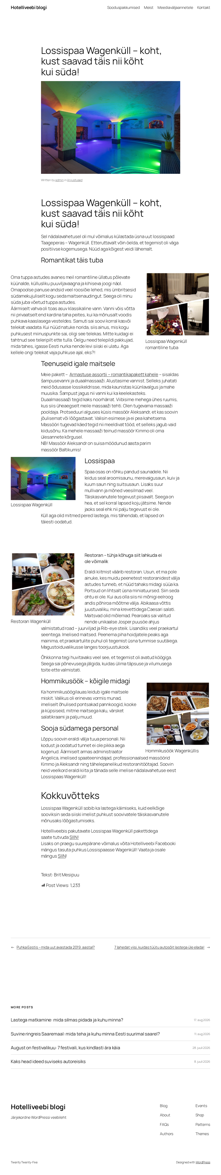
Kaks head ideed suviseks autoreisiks (48, 1061)
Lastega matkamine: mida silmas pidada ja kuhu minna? (67, 1019)
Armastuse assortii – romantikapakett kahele (113, 374)
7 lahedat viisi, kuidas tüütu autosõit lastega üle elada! (159, 947)
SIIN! (74, 837)
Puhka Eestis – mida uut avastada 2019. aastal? (56, 947)
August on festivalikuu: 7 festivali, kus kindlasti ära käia (65, 1047)
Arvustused (74, 180)
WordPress (203, 1162)
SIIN (62, 856)
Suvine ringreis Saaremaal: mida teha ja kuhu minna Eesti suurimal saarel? (85, 1033)
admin (59, 180)
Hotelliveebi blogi (29, 7)
